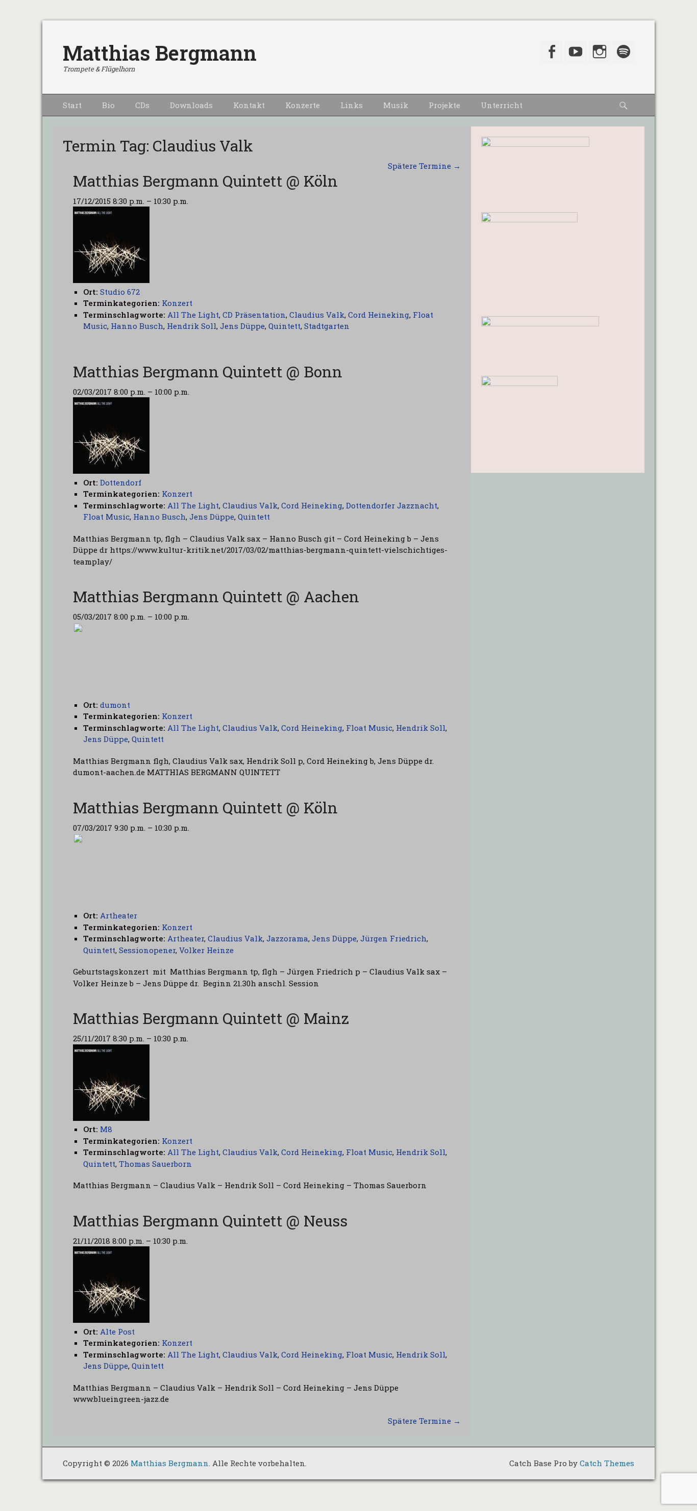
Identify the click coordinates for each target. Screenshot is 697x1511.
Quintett (284, 326)
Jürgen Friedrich (393, 938)
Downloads (191, 105)
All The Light (193, 315)
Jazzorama (287, 938)
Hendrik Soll (191, 326)
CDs (142, 105)
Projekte (444, 105)
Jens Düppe (242, 326)
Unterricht (501, 105)
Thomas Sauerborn (155, 1164)
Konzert (177, 303)
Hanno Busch (137, 326)
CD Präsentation (254, 315)
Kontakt (249, 105)
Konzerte (302, 105)
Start (72, 105)
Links (351, 105)
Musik (395, 105)
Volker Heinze (206, 950)
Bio (108, 105)
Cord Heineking (378, 315)
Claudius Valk (316, 315)
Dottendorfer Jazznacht (391, 505)
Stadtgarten (327, 326)
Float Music (106, 516)
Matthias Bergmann (160, 52)
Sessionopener (147, 950)
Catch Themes (607, 1463)
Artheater (185, 938)
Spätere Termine (424, 166)
